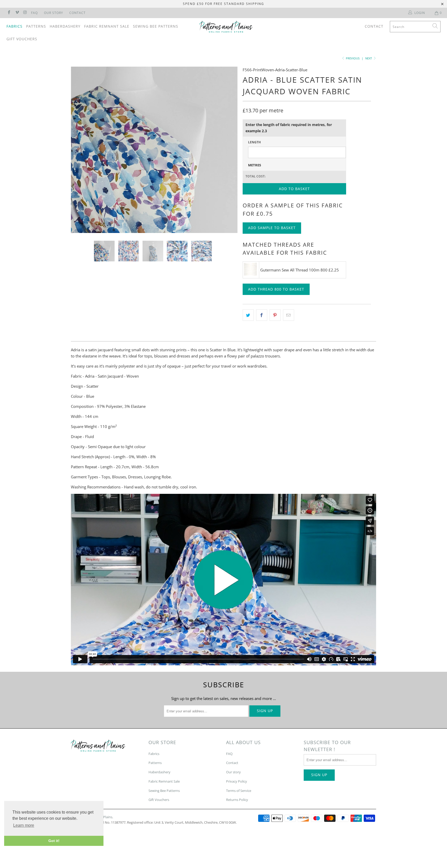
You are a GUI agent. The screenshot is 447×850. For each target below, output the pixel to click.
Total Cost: (255, 176)
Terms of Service (238, 790)
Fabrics (14, 26)
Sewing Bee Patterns (155, 26)
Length (254, 142)
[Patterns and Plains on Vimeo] (16, 13)
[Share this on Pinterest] (275, 315)
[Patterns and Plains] (226, 26)
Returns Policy (237, 799)
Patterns (36, 26)
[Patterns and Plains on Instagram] (25, 13)
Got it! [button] (53, 841)
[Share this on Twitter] (248, 315)
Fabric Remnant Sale (106, 26)
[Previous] (80, 150)
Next (369, 58)
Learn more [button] (23, 825)
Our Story (53, 13)
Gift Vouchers (21, 38)
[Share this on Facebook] (261, 315)
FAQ (34, 13)
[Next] (228, 150)
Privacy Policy (236, 781)
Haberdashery (65, 26)
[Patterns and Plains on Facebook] (8, 13)
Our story (233, 772)
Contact (77, 13)
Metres (254, 165)
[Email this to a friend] (288, 315)
